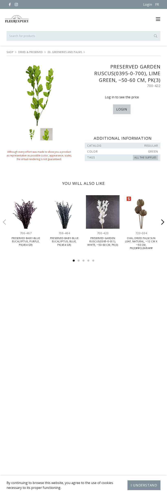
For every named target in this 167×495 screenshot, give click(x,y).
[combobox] (83, 36)
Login (147, 4)
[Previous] (4, 222)
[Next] (162, 222)
